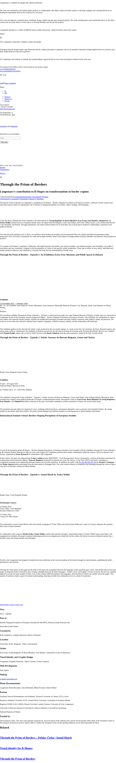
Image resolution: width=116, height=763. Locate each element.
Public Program (42, 197)
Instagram (14, 126)
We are (7, 101)
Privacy (2, 173)
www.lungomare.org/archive (10, 71)
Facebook (3, 126)
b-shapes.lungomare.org (8, 679)
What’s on (8, 99)
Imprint (2, 167)
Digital (22, 197)
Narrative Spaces (31, 197)
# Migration (39, 199)
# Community (14, 199)
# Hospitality (23, 199)
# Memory (31, 199)
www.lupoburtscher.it (7, 69)
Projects (7, 97)
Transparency (5, 170)
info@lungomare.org (7, 109)
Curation (17, 197)
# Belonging (4, 199)
